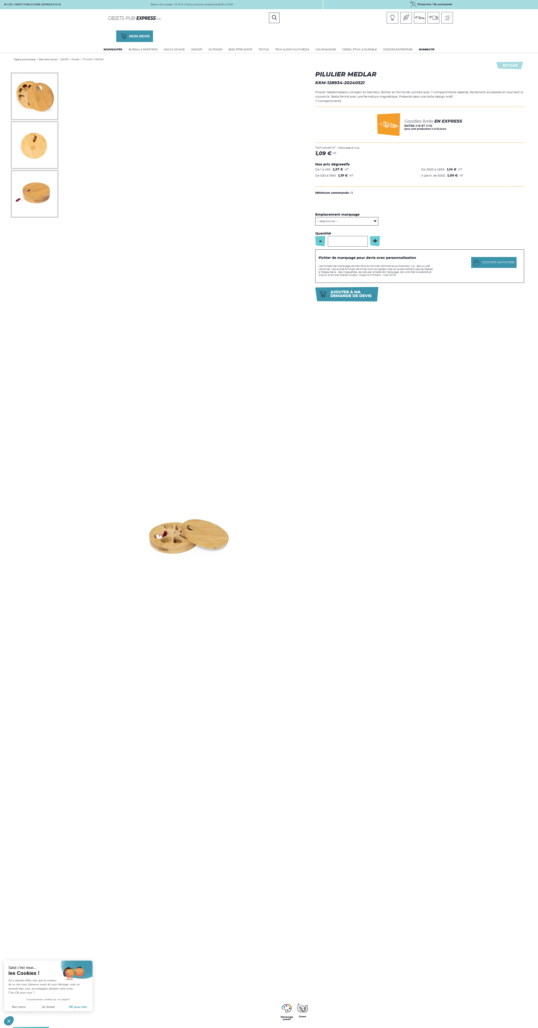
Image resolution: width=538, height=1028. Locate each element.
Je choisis (48, 1006)
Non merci (19, 1006)
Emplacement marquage (337, 214)
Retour (510, 65)
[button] (9, 1021)
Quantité (323, 233)
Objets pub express (25, 59)
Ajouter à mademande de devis (351, 294)
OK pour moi (78, 1006)
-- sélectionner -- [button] (327, 221)
